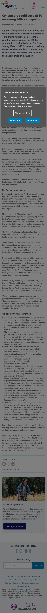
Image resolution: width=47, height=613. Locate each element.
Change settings (22, 112)
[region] (23, 107)
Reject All (15, 120)
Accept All (32, 120)
